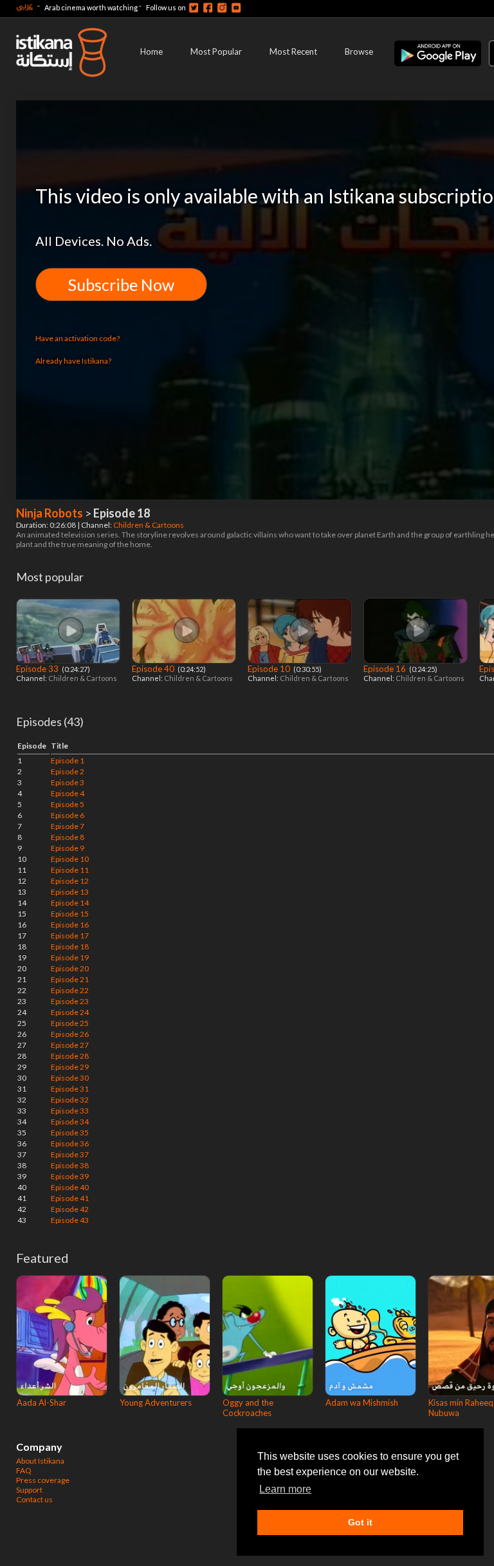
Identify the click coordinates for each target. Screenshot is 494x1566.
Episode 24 (70, 1012)
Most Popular (216, 51)
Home (151, 51)
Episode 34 (70, 1121)
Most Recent (293, 51)
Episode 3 (67, 782)
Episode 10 (270, 669)
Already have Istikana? (73, 361)
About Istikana (40, 1461)
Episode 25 (70, 1023)
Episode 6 (67, 815)
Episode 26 (70, 1034)
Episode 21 (70, 979)
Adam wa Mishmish (361, 1402)
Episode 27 (70, 1045)
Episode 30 (70, 1078)
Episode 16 (385, 669)
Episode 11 (70, 870)
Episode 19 (70, 957)
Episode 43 (70, 1220)
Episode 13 (70, 892)
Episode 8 (67, 837)
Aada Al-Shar (41, 1402)
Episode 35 (70, 1132)
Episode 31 (70, 1089)
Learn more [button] (285, 1489)
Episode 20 (70, 968)
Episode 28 (70, 1056)
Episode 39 (70, 1176)
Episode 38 (70, 1165)
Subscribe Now (121, 284)
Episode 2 (67, 771)
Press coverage (42, 1480)
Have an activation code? (77, 338)
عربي (24, 5)
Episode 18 (70, 946)
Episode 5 (67, 804)
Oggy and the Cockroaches (248, 1407)
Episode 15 (70, 913)
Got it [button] (360, 1522)
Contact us (34, 1499)
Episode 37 (70, 1154)
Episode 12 (70, 881)
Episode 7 (67, 826)
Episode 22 (70, 990)
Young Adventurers (156, 1402)
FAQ (24, 1470)
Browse (359, 51)
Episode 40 (154, 669)
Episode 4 (67, 793)
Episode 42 (70, 1209)
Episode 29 (70, 1067)
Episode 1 (67, 760)
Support (29, 1490)
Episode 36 (70, 1143)
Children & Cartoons (149, 525)
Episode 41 (70, 1198)
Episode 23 (70, 1001)
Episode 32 (70, 1100)
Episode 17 (70, 935)
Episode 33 (38, 669)
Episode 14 (70, 903)
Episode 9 (67, 848)
